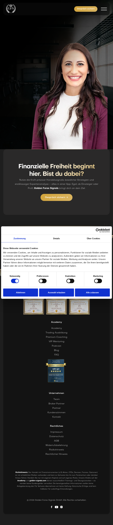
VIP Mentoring (56, 342)
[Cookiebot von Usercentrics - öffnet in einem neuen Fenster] (98, 230)
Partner (56, 408)
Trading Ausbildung (56, 333)
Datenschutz (56, 436)
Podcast (56, 346)
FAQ (56, 355)
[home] (11, 8)
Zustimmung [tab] (20, 238)
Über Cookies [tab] (93, 238)
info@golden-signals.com (24, 126)
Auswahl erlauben (56, 292)
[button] (104, 9)
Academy (56, 328)
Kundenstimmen (56, 413)
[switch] (43, 281)
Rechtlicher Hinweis (56, 454)
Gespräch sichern (86, 9)
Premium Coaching (56, 337)
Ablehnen (20, 292)
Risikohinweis (56, 450)
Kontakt (56, 417)
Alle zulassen (92, 292)
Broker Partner (56, 404)
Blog (56, 350)
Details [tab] (56, 238)
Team (56, 399)
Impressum (56, 432)
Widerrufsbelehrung (56, 445)
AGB (56, 441)
